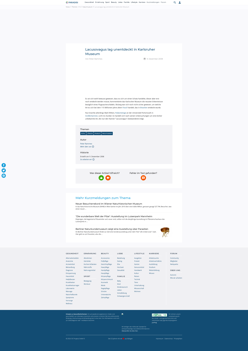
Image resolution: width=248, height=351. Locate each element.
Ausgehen (138, 258)
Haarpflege (105, 267)
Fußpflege (104, 261)
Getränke (87, 261)
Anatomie (69, 261)
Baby (119, 281)
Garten (136, 264)
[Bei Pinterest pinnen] (4, 176)
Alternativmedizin (72, 258)
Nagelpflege (105, 288)
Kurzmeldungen (153, 2)
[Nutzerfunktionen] (179, 2)
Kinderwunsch (122, 287)
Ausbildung (153, 264)
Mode (103, 285)
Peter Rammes (86, 143)
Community (174, 258)
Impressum (159, 339)
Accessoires (105, 258)
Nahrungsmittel (89, 270)
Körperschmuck (107, 279)
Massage (69, 291)
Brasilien (143, 107)
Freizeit (137, 261)
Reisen (136, 276)
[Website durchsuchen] (174, 2)
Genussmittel (139, 267)
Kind (119, 284)
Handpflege (105, 270)
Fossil (125, 107)
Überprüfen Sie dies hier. (130, 331)
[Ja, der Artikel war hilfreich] (101, 177)
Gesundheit (89, 2)
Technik (137, 279)
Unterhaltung (139, 285)
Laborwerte (70, 288)
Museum (97, 133)
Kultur (83, 133)
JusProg (154, 322)
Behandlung (70, 267)
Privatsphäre (178, 339)
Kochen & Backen (90, 264)
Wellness (69, 303)
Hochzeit (120, 267)
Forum (163, 2)
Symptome (70, 297)
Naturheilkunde (71, 294)
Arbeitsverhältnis (155, 261)
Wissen (151, 273)
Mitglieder (174, 261)
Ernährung (99, 2)
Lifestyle (134, 2)
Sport (107, 2)
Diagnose (69, 270)
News (68, 7)
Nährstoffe (88, 267)
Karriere (142, 2)
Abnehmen (88, 258)
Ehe (118, 264)
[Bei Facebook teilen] (4, 165)
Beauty (114, 2)
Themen (74, 7)
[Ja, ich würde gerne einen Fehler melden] (143, 177)
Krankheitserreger (72, 285)
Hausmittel (70, 276)
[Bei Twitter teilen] (4, 170)
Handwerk (138, 270)
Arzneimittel (70, 264)
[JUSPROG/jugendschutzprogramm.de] (159, 315)
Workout (87, 284)
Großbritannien (91, 116)
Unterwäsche (106, 294)
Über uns (175, 270)
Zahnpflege (105, 297)
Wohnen (137, 291)
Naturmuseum (88, 7)
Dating (119, 261)
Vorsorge (69, 300)
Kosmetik (104, 282)
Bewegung (87, 281)
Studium (152, 267)
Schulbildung (122, 293)
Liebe (120, 2)
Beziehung (121, 258)
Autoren (173, 275)
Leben (119, 290)
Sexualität (120, 270)
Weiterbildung (154, 270)
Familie (127, 2)
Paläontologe (120, 113)
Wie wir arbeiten (176, 278)
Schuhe (103, 291)
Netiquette (174, 264)
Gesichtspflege (106, 264)
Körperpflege (106, 276)
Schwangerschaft (123, 296)
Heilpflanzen (70, 279)
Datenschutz (168, 339)
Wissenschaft (139, 288)
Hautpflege (105, 273)
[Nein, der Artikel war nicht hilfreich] (108, 177)
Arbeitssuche (154, 258)
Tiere (136, 282)
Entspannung (71, 273)
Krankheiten (70, 282)
